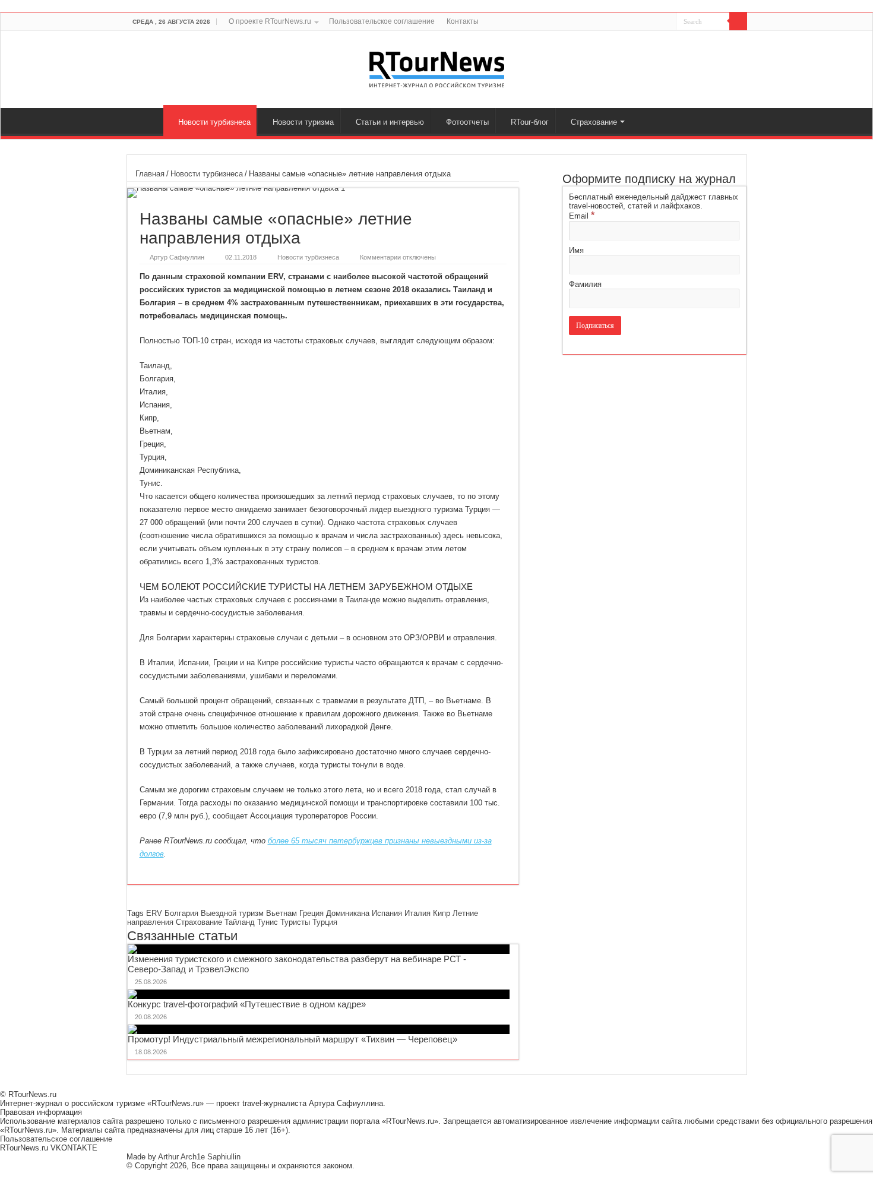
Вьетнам (281, 913)
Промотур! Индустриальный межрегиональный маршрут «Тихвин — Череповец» (292, 1039)
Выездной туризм (232, 913)
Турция (324, 922)
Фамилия (585, 284)
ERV (154, 913)
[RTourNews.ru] (436, 67)
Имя (576, 250)
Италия (417, 913)
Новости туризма (303, 122)
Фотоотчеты (467, 122)
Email (581, 215)
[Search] (738, 21)
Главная (147, 120)
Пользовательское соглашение (382, 21)
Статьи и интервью (390, 122)
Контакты (463, 21)
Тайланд (239, 922)
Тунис (267, 922)
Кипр (441, 913)
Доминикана (347, 913)
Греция (311, 913)
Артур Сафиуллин (177, 257)
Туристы (295, 922)
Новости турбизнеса (214, 122)
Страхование (594, 122)
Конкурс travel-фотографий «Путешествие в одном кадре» (247, 1004)
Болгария (181, 913)
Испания (387, 913)
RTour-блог (530, 122)
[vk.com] (660, 22)
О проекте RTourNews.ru (270, 21)
